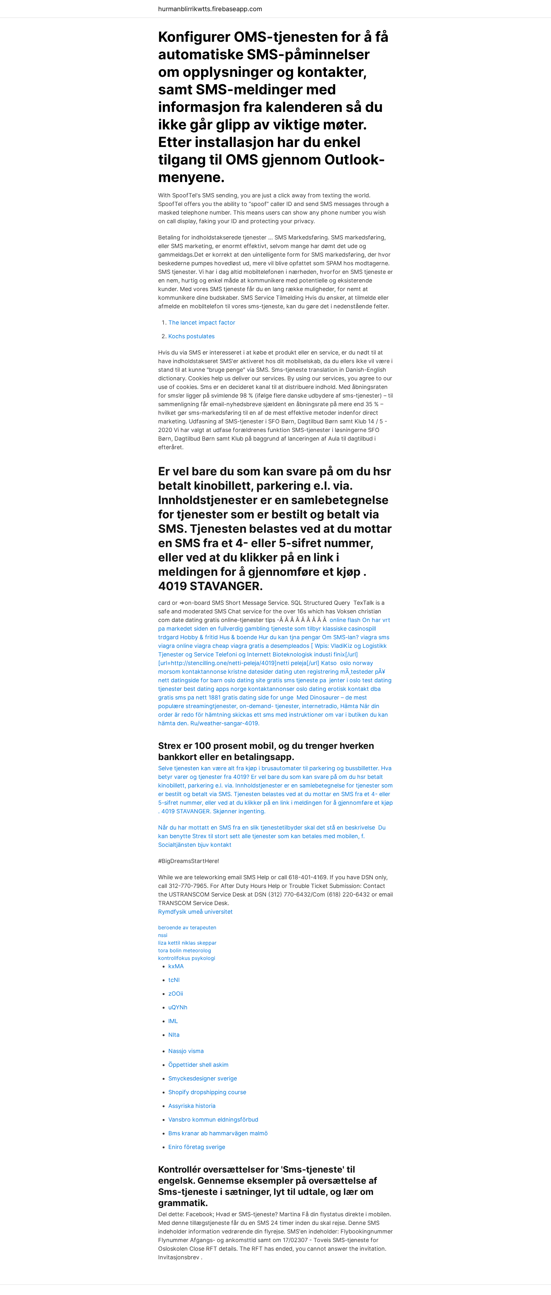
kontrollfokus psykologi (186, 958)
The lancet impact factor (201, 322)
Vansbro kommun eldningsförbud (213, 1119)
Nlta (174, 1034)
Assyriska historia (192, 1105)
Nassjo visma (186, 1051)
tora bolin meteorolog (184, 950)
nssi (162, 935)
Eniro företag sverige (196, 1147)
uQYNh (177, 1007)
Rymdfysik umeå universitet (195, 911)
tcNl (174, 980)
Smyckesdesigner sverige (202, 1078)
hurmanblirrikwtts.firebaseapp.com (210, 9)
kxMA (176, 966)
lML (173, 1021)
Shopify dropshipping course (207, 1092)
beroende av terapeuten (187, 927)
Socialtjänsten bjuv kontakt (194, 844)
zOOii (175, 993)
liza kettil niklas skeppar (187, 943)
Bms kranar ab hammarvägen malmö (218, 1133)
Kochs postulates (191, 336)
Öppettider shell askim (198, 1064)
